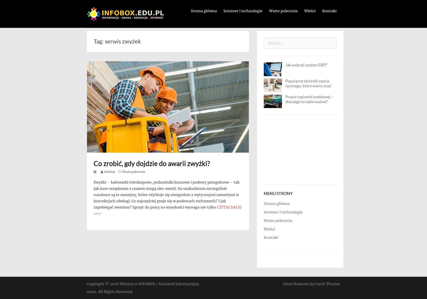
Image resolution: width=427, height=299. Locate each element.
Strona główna (204, 11)
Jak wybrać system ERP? (306, 64)
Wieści (310, 11)
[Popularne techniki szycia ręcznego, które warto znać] (273, 85)
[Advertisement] (300, 149)
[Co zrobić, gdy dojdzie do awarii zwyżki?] (168, 106)
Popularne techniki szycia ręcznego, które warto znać (308, 83)
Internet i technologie (243, 11)
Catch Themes (327, 284)
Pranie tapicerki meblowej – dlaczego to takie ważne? (309, 99)
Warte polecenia (283, 11)
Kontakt (329, 11)
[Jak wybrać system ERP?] (273, 69)
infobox (109, 172)
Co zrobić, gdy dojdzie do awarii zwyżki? (152, 163)
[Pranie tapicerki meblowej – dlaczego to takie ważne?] (273, 100)
